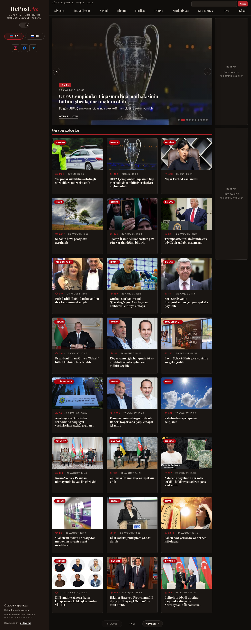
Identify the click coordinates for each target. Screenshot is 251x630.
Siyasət (59, 11)
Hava (225, 11)
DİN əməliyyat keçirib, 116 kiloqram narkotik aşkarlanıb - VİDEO (76, 601)
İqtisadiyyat (82, 11)
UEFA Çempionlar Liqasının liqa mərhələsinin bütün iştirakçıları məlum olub (108, 99)
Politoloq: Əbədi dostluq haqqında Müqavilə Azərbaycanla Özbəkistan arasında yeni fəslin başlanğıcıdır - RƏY (182, 601)
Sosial (104, 11)
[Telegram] (33, 48)
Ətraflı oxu (68, 116)
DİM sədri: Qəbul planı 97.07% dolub (130, 539)
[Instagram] (15, 48)
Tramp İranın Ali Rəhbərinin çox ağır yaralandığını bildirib (132, 240)
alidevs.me (25, 623)
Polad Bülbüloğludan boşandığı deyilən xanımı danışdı (77, 300)
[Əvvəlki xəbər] (57, 71)
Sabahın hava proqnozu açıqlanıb (71, 240)
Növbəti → (152, 623)
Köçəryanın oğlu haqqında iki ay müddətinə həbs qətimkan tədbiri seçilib (132, 361)
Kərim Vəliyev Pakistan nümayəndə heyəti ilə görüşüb (75, 479)
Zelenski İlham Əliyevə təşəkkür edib (132, 479)
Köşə (242, 11)
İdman (121, 11)
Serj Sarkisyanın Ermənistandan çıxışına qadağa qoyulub (186, 302)
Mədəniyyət (181, 11)
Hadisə (140, 11)
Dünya (158, 11)
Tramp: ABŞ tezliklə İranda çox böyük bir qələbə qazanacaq (186, 240)
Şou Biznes (205, 11)
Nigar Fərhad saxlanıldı (181, 179)
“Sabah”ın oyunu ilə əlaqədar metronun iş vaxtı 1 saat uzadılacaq (75, 541)
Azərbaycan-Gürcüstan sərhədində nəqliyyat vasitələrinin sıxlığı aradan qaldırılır (73, 421)
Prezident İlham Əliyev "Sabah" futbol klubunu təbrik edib (77, 360)
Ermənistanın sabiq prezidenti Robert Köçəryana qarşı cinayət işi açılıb (131, 421)
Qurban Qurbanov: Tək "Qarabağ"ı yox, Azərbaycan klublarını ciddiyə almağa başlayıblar (129, 302)
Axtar (243, 4)
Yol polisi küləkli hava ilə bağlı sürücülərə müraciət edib (75, 180)
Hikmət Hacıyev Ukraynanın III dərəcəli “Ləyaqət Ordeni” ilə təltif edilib (131, 601)
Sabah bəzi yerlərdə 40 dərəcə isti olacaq (185, 539)
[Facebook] (24, 48)
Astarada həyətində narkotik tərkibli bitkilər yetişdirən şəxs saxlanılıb (185, 481)
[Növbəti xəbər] (207, 71)
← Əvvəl (112, 623)
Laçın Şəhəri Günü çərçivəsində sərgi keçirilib (186, 360)
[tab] (179, 120)
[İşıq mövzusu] (24, 25)
